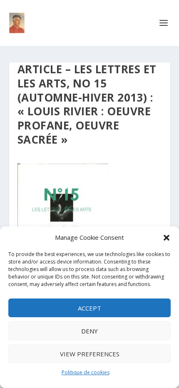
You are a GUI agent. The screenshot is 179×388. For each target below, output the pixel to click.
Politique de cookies (85, 372)
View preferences (89, 354)
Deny (89, 331)
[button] (166, 238)
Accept (89, 308)
